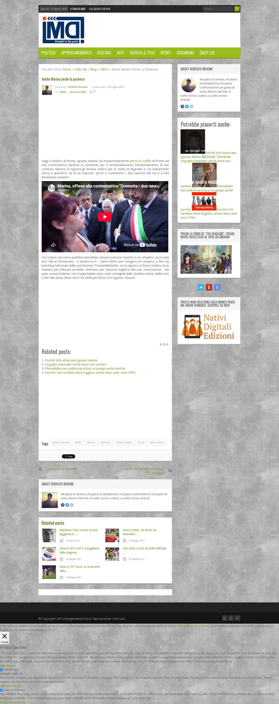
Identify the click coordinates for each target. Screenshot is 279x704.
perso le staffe (140, 161)
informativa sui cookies (193, 626)
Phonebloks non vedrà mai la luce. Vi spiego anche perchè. (85, 368)
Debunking (185, 53)
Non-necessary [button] (10, 686)
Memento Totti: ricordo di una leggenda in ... (78, 532)
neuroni (105, 442)
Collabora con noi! (99, 9)
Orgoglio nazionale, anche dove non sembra (75, 364)
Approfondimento (76, 53)
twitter (201, 287)
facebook (217, 287)
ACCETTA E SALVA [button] (13, 702)
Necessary (11, 669)
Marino (91, 442)
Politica (48, 53)
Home (66, 69)
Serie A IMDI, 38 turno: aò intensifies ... (139, 532)
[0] (98, 92)
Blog (93, 69)
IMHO (104, 69)
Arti (120, 53)
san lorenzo (157, 442)
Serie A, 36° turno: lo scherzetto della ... (80, 568)
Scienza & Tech (142, 53)
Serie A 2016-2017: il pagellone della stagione (79, 550)
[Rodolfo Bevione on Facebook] (63, 505)
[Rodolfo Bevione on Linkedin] (72, 505)
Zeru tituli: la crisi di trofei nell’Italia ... (144, 550)
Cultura (104, 53)
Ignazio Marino (61, 442)
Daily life (207, 53)
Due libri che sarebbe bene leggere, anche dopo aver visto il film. (90, 372)
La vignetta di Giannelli (61, 469)
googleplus (209, 287)
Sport (166, 53)
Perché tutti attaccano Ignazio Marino (71, 360)
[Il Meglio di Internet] (63, 39)
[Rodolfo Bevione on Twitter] (67, 505)
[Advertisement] (105, 128)
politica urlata (124, 442)
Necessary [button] (7, 665)
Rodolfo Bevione (78, 87)
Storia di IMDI (77, 9)
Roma (140, 442)
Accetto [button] (51, 630)
